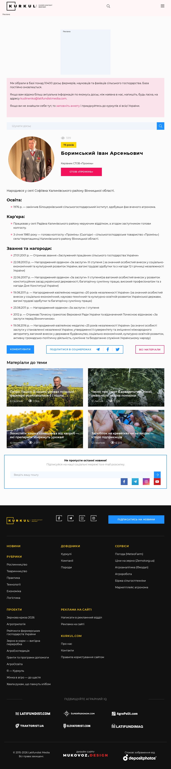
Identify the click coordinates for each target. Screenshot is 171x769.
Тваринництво (17, 571)
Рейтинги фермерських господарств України (23, 632)
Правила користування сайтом (82, 657)
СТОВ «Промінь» (81, 171)
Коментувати (20, 349)
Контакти (67, 650)
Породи (66, 567)
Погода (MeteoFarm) (129, 554)
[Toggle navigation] (162, 6)
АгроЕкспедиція (18, 650)
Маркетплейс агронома (131, 587)
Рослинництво (17, 564)
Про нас (66, 643)
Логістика (13, 597)
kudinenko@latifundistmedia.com (43, 98)
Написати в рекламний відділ (81, 617)
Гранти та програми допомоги (28, 657)
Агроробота (123, 574)
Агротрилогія (16, 624)
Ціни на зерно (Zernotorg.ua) (134, 560)
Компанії (67, 560)
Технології (14, 584)
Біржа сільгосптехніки (130, 580)
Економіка (14, 591)
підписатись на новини (136, 519)
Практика (13, 577)
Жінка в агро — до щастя (24, 677)
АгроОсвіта (15, 664)
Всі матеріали (150, 349)
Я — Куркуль (15, 670)
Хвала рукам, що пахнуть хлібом (29, 684)
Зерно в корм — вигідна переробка (23, 642)
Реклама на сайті (72, 624)
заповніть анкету (68, 105)
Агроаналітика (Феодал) (131, 567)
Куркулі (66, 554)
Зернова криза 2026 (21, 617)
